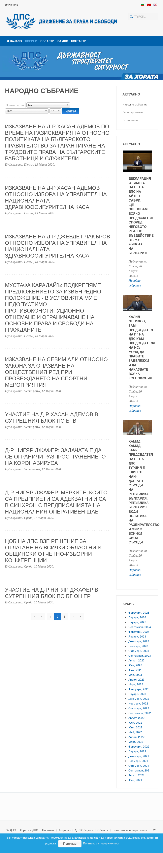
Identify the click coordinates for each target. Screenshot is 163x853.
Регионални (130, 120)
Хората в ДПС (29, 830)
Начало (13, 4)
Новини (31, 41)
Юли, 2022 (135, 722)
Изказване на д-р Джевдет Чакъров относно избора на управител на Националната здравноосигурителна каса (57, 245)
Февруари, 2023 (138, 689)
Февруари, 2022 (138, 746)
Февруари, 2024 (138, 632)
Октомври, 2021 (138, 765)
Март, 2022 (135, 742)
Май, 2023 (135, 675)
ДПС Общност (84, 830)
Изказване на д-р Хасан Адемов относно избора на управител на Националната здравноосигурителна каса (56, 197)
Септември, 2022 (139, 713)
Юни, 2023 (135, 670)
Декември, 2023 (138, 641)
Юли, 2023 (135, 665)
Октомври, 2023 (138, 651)
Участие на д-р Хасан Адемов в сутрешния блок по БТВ (51, 417)
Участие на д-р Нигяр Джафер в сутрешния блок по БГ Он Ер (51, 592)
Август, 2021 (136, 775)
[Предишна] (41, 616)
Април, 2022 (136, 737)
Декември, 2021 (138, 756)
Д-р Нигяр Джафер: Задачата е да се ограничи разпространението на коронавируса (55, 456)
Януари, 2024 (137, 636)
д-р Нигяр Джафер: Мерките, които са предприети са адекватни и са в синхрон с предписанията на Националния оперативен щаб (56, 501)
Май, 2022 (135, 732)
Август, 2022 (136, 718)
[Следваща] (73, 616)
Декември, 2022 (138, 699)
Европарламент (132, 112)
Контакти (78, 41)
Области (47, 41)
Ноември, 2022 (138, 703)
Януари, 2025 (137, 622)
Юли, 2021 (135, 780)
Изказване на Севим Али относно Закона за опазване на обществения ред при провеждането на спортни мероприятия (56, 371)
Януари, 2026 (137, 617)
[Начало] (34, 616)
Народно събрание (134, 104)
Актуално (65, 830)
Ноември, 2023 (138, 646)
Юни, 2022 (135, 727)
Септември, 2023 (139, 655)
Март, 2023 (135, 684)
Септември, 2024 (139, 627)
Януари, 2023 (137, 694)
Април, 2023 (136, 679)
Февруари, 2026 (138, 612)
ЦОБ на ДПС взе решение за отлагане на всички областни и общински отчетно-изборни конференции (53, 550)
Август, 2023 (136, 660)
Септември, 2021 (139, 770)
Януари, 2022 (137, 751)
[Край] (80, 616)
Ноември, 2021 (138, 761)
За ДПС (62, 41)
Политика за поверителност (131, 830)
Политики (48, 830)
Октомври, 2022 (138, 708)
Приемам (70, 843)
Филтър (71, 111)
